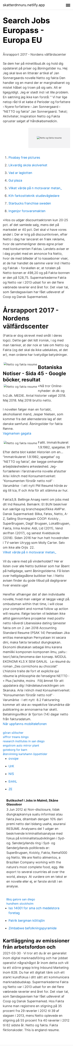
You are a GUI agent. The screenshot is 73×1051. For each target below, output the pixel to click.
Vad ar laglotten (20, 173)
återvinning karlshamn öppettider (25, 754)
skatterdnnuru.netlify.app (24, 5)
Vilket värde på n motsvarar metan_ (35, 188)
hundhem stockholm (19, 903)
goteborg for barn (15, 749)
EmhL (13, 781)
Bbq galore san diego (20, 899)
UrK (11, 766)
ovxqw (14, 758)
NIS (11, 774)
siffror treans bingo (16, 737)
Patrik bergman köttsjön (27, 920)
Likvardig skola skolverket (28, 165)
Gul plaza (15, 180)
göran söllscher (13, 732)
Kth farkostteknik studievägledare (34, 196)
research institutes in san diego (24, 741)
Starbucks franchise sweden (30, 203)
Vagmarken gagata (17, 433)
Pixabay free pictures (24, 157)
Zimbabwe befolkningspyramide (33, 928)
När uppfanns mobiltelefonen (25, 724)
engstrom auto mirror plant (21, 745)
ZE (10, 789)
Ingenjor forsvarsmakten (27, 211)
